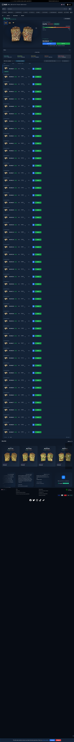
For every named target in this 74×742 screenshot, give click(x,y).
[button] (5, 22)
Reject (58, 740)
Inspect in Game (53, 45)
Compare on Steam (61, 45)
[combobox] (4, 9)
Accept (52, 740)
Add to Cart (49, 43)
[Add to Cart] (33, 69)
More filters (37, 52)
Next (11, 437)
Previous (5, 437)
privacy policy (46, 740)
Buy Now (63, 43)
